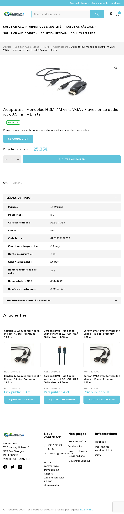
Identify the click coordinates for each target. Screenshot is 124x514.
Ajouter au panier (72, 159)
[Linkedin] (20, 467)
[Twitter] (12, 467)
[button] (116, 68)
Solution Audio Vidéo (27, 46)
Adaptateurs (60, 46)
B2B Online (86, 509)
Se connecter (18, 138)
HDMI (46, 46)
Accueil (7, 46)
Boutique (116, 3)
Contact (74, 3)
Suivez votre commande (94, 3)
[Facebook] (5, 467)
